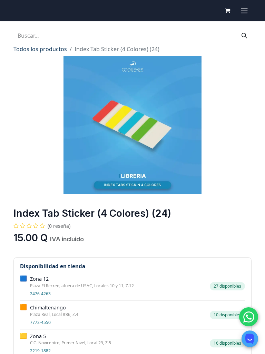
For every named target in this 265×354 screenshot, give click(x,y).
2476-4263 (40, 294)
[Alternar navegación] (244, 10)
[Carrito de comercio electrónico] (227, 10)
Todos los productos (40, 49)
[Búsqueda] (244, 35)
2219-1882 (40, 351)
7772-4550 (40, 322)
